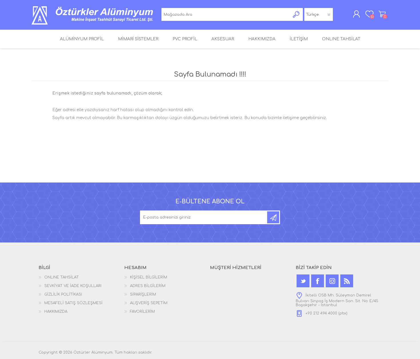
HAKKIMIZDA (55, 312)
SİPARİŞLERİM (143, 294)
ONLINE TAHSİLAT (61, 277)
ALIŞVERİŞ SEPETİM (382, 14)
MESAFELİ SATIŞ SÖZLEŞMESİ (73, 303)
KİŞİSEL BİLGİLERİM (148, 277)
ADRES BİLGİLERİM (147, 286)
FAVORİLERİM (142, 312)
